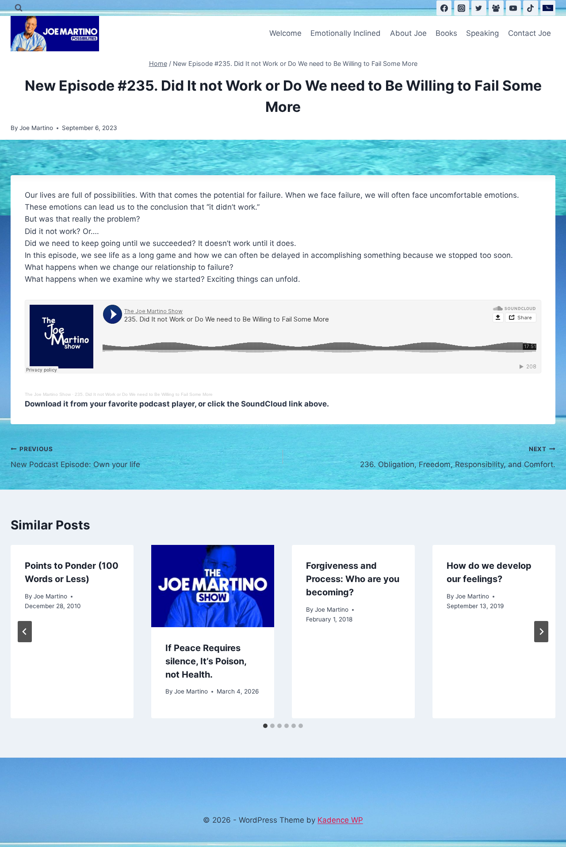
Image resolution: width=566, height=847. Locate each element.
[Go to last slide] (25, 631)
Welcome (285, 33)
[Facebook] (443, 7)
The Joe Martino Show (48, 394)
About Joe (408, 33)
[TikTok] (530, 7)
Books (446, 33)
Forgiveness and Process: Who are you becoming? (352, 579)
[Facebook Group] (496, 7)
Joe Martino (36, 127)
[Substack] (547, 7)
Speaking (482, 33)
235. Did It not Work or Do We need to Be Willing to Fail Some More (144, 394)
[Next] (541, 631)
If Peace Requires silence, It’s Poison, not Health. (205, 661)
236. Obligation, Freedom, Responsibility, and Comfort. (457, 457)
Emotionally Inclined (345, 33)
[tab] (265, 726)
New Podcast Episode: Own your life (75, 457)
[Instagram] (461, 7)
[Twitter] (478, 7)
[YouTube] (513, 7)
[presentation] (212, 586)
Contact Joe (529, 33)
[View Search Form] (19, 8)
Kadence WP (340, 820)
